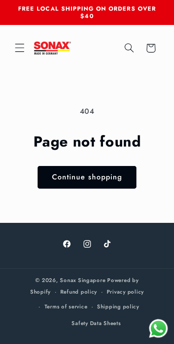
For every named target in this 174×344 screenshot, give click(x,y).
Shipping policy (118, 306)
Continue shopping (87, 177)
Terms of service (66, 306)
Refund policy (78, 291)
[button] (19, 48)
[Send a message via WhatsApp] (158, 328)
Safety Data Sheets (96, 323)
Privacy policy (125, 291)
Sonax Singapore (82, 280)
